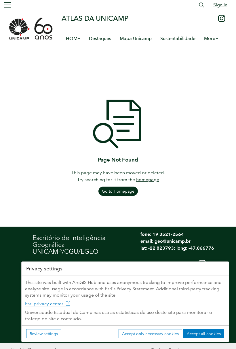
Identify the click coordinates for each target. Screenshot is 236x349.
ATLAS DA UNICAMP (95, 18)
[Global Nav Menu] (7, 5)
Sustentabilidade (177, 38)
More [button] (209, 38)
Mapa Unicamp (136, 38)
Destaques (100, 38)
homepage (147, 179)
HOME (73, 38)
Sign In (220, 4)
